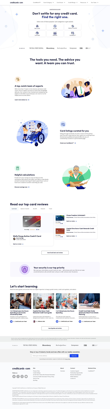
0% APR (35, 208)
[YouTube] (26, 376)
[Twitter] (14, 376)
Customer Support (74, 371)
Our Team (93, 2)
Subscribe (74, 355)
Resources (83, 2)
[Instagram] (22, 376)
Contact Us (73, 378)
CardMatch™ (36, 2)
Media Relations (74, 376)
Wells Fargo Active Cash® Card (27, 236)
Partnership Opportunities (76, 372)
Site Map (35, 380)
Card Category (47, 2)
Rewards (43, 208)
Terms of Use (36, 378)
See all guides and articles (55, 328)
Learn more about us (21, 100)
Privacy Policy (67, 359)
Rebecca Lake (41, 321)
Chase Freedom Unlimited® (75, 215)
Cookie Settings (36, 372)
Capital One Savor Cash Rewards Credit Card (80, 229)
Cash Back (14, 208)
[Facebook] (18, 376)
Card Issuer (60, 2)
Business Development (75, 374)
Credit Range (72, 2)
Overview (62, 371)
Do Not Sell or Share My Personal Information (44, 374)
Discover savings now (21, 187)
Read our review (17, 244)
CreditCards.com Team (21, 321)
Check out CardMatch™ (67, 143)
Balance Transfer (25, 208)
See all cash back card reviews (55, 252)
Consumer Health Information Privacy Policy (43, 376)
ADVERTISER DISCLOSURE (55, 9)
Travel (50, 208)
